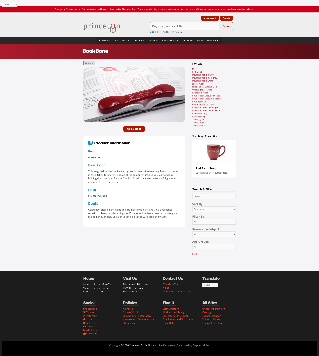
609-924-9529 (170, 284)
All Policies (129, 308)
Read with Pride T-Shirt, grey (205, 107)
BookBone (197, 71)
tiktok (88, 319)
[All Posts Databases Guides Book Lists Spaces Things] (214, 221)
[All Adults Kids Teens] (214, 247)
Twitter (90, 312)
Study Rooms (130, 323)
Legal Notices (170, 323)
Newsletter (92, 333)
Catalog (206, 312)
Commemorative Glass (203, 104)
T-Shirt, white (198, 125)
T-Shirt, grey (198, 119)
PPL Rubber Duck (200, 101)
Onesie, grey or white (202, 89)
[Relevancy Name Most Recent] (214, 209)
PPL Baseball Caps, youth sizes (206, 98)
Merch (91, 63)
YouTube (91, 326)
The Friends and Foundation (178, 319)
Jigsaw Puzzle (198, 83)
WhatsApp (91, 330)
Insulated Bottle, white (202, 80)
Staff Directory (171, 308)
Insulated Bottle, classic (203, 74)
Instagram (91, 315)
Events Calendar (211, 315)
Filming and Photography (137, 315)
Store (195, 68)
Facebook (91, 308)
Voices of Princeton (212, 319)
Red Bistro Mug (199, 113)
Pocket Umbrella (200, 92)
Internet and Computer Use (138, 319)
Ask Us (166, 288)
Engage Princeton (212, 323)
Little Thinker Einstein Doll (204, 86)
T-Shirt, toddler (199, 122)
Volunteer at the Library (176, 315)
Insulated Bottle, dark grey (204, 77)
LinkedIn (90, 323)
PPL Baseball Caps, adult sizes (206, 95)
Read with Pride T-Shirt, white (206, 110)
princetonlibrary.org (213, 308)
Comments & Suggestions (177, 291)
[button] (209, 18)
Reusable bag (198, 116)
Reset (195, 253)
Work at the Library (173, 312)
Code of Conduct (132, 312)
